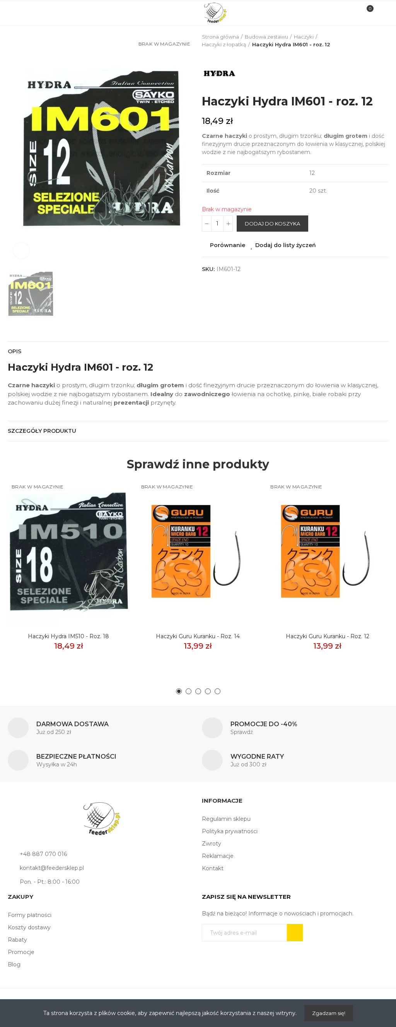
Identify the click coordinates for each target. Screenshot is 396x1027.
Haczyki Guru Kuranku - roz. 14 (198, 636)
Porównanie (227, 245)
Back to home (373, 41)
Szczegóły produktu (42, 430)
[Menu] (16, 12)
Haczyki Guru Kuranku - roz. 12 (327, 636)
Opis (14, 351)
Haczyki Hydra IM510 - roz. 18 (68, 636)
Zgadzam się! (328, 1013)
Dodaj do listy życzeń (285, 245)
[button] (179, 691)
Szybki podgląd (110, 520)
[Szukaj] (28, 12)
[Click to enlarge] (21, 250)
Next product (382, 41)
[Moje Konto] (380, 12)
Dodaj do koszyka (272, 223)
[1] (295, 932)
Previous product (363, 41)
